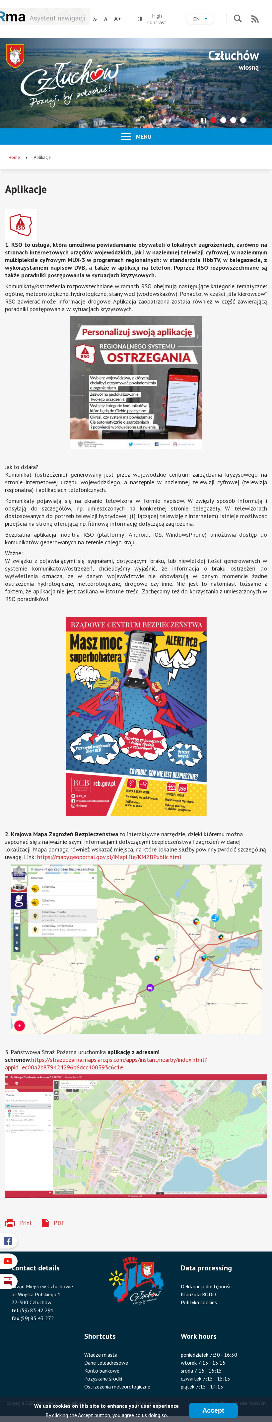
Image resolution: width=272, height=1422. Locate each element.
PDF (59, 1223)
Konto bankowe (101, 1370)
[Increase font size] (117, 19)
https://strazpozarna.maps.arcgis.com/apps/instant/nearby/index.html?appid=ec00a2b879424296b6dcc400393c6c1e (106, 1063)
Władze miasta (100, 1354)
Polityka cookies (199, 1302)
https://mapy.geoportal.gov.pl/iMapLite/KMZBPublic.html (109, 857)
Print (26, 1223)
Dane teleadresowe (106, 1362)
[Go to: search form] (237, 19)
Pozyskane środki (103, 1378)
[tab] (213, 120)
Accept (213, 1410)
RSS (255, 19)
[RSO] (136, 225)
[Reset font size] (105, 19)
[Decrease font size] (95, 19)
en (203, 20)
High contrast (152, 19)
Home (14, 157)
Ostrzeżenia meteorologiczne (117, 1386)
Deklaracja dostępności (207, 1286)
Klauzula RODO (198, 1294)
